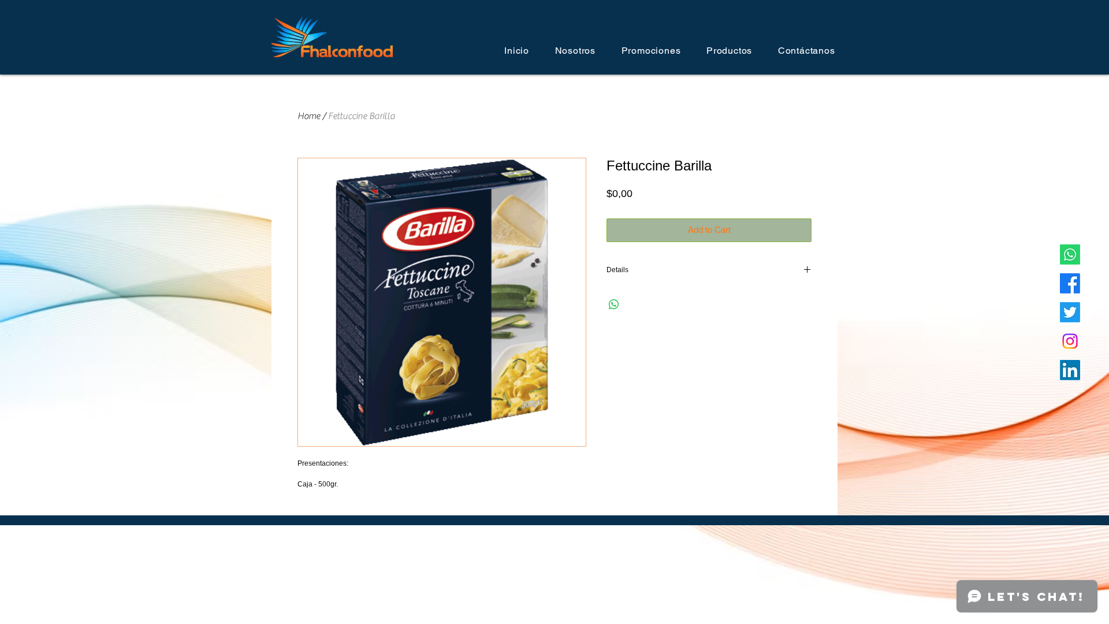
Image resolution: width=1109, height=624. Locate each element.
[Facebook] (1070, 283)
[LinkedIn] (1070, 370)
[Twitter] (1070, 312)
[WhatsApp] (1070, 254)
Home (308, 116)
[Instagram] (1070, 341)
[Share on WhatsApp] (614, 304)
